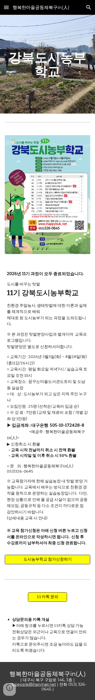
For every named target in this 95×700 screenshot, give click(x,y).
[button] (6, 7)
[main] (47, 64)
